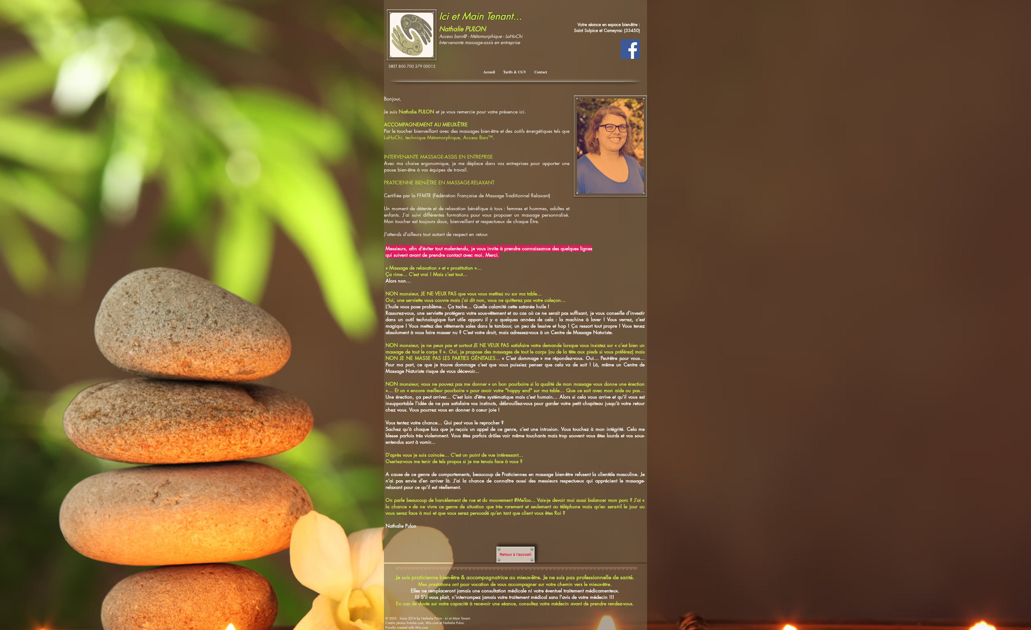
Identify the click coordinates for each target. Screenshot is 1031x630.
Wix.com (421, 627)
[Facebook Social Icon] (630, 49)
